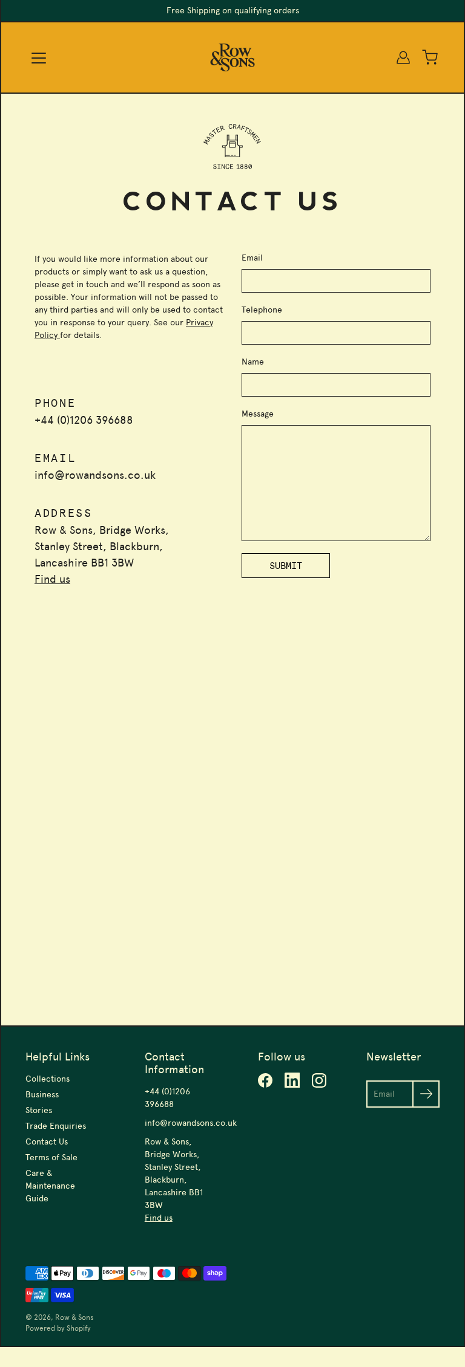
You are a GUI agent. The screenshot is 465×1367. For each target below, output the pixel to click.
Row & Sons (74, 1317)
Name (253, 362)
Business (42, 1094)
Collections (47, 1079)
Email (252, 258)
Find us (52, 579)
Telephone (262, 310)
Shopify (79, 1328)
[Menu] (38, 58)
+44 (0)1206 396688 (84, 420)
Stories (38, 1110)
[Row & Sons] (233, 57)
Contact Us (46, 1142)
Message (258, 414)
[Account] (403, 57)
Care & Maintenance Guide (50, 1186)
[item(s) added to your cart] (430, 57)
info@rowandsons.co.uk (95, 475)
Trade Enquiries (55, 1126)
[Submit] (426, 1094)
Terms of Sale (51, 1157)
